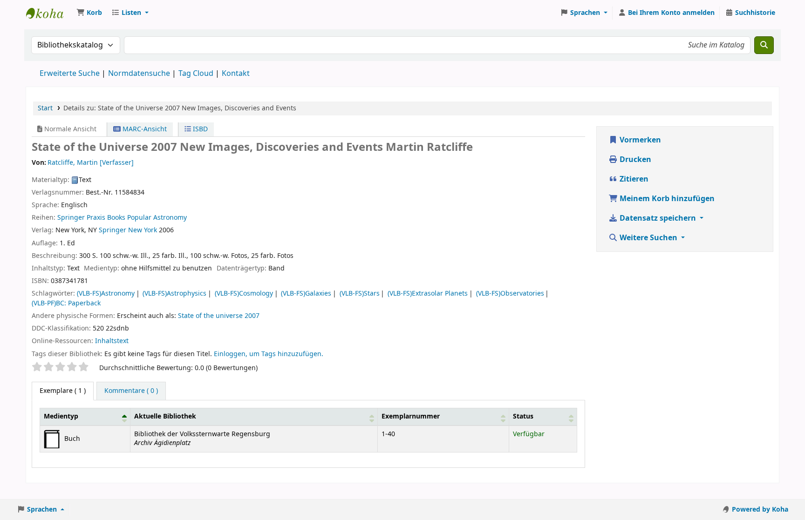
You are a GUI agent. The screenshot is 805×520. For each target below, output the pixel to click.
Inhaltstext (112, 341)
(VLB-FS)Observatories (510, 293)
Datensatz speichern (658, 218)
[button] (89, 13)
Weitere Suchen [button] (648, 237)
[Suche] (764, 45)
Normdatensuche (139, 73)
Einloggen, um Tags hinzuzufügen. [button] (268, 354)
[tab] (131, 391)
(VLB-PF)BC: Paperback (66, 303)
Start (45, 108)
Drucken (634, 159)
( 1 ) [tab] (63, 391)
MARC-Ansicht (144, 129)
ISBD (199, 129)
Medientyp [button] (61, 416)
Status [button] (523, 416)
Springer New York (128, 230)
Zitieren (633, 179)
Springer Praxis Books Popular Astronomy (122, 218)
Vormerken (639, 140)
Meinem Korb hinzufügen (666, 198)
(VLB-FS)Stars (360, 293)
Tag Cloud (195, 73)
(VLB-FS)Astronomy (106, 293)
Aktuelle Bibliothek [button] (165, 416)
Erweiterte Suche (70, 73)
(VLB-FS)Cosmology (244, 293)
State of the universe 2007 (218, 316)
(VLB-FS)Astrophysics (174, 293)
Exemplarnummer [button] (411, 416)
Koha (49, 13)
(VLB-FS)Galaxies (306, 293)
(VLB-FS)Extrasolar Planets (428, 293)
